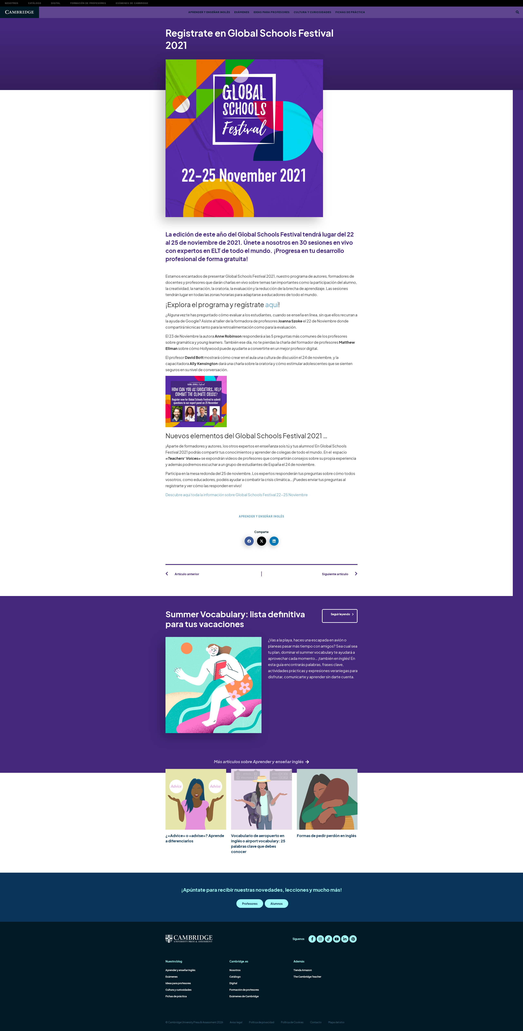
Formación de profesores (88, 3)
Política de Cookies (292, 1022)
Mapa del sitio (336, 1022)
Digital (55, 3)
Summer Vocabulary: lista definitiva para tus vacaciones (235, 619)
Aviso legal (236, 1022)
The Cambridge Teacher (307, 976)
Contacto (316, 1022)
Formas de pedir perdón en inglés (326, 835)
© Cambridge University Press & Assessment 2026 (194, 1022)
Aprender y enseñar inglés (209, 12)
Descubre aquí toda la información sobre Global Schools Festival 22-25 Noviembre (236, 494)
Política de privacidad (261, 1022)
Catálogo (34, 3)
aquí (271, 304)
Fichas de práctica (350, 12)
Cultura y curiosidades (312, 12)
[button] (517, 12)
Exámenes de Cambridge (132, 3)
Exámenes (241, 12)
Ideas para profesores (272, 12)
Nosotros (11, 3)
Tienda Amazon (303, 970)
